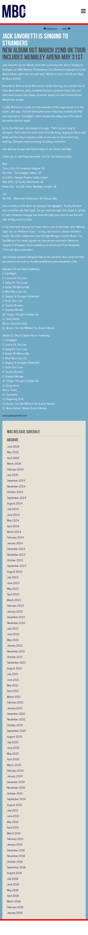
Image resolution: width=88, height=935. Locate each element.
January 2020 (15, 776)
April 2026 (13, 458)
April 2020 (13, 759)
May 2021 (12, 685)
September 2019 (16, 799)
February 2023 (15, 605)
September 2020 (16, 730)
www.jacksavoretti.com (14, 415)
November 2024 (16, 486)
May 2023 (13, 588)
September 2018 (16, 867)
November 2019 (16, 787)
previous (51, 28)
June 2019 (13, 816)
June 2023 (13, 583)
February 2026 (15, 469)
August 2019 (14, 804)
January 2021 (14, 708)
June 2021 (13, 679)
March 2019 (14, 833)
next (64, 28)
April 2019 (13, 827)
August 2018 (14, 872)
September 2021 (16, 662)
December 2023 (16, 548)
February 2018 (15, 907)
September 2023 (16, 565)
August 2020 (14, 736)
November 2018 (16, 855)
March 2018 (14, 901)
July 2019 (12, 810)
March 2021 (14, 696)
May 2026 (13, 452)
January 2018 (14, 912)
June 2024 (13, 514)
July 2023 (13, 577)
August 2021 (14, 668)
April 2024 (13, 526)
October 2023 (15, 560)
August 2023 (14, 571)
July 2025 (12, 475)
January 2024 (15, 543)
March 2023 (14, 600)
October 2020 (15, 725)
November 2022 (16, 622)
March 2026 (14, 463)
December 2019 (16, 782)
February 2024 (15, 537)
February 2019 (15, 838)
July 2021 (12, 673)
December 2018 (16, 850)
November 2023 (16, 554)
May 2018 (12, 890)
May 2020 (13, 753)
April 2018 (13, 895)
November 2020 (16, 719)
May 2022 (13, 639)
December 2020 (16, 713)
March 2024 (14, 531)
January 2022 (15, 645)
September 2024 (16, 497)
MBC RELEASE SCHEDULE (23, 431)
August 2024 (14, 503)
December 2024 (16, 480)
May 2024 (13, 520)
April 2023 (13, 594)
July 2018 (12, 878)
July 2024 (13, 509)
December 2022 (16, 617)
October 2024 (15, 492)
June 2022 (13, 634)
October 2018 (15, 861)
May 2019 (12, 821)
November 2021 (16, 651)
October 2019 (15, 793)
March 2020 (14, 765)
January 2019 (14, 844)
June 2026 (13, 446)
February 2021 (15, 702)
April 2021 (13, 690)
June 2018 (13, 884)
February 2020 (15, 770)
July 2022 (13, 628)
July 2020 (13, 742)
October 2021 (15, 656)
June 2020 (13, 747)
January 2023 (15, 611)
